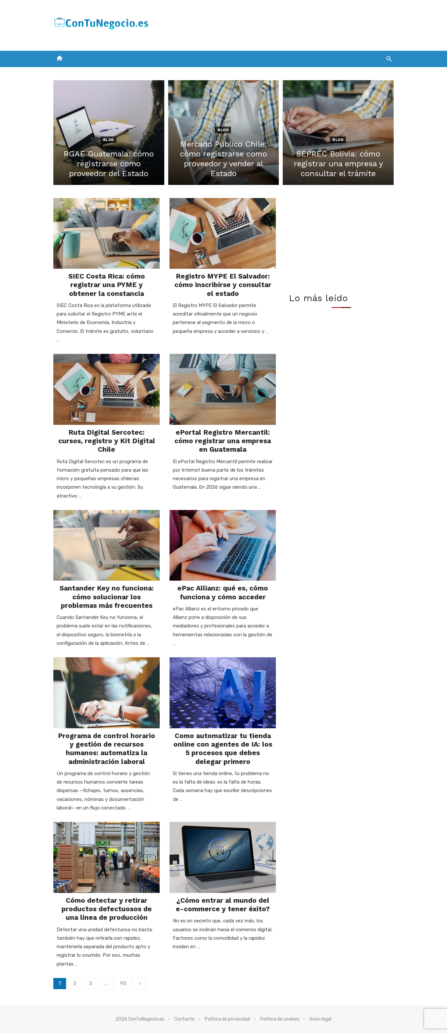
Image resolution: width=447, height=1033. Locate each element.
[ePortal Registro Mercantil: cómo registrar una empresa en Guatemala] (223, 389)
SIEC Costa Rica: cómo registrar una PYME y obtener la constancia (106, 285)
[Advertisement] (274, 24)
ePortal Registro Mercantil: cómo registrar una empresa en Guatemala (222, 441)
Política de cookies (279, 1019)
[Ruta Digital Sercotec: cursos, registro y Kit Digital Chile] (106, 389)
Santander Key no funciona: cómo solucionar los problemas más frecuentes (107, 596)
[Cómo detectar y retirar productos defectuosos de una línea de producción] (106, 857)
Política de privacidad (227, 1019)
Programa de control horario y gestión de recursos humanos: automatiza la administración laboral (106, 749)
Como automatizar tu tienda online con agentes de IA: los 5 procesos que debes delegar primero (222, 749)
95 (123, 983)
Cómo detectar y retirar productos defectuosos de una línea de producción (107, 909)
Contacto (184, 1019)
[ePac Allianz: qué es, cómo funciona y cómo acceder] (223, 545)
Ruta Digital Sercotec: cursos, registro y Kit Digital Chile (106, 441)
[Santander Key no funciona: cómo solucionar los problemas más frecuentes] (106, 545)
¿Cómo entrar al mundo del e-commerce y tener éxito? (223, 904)
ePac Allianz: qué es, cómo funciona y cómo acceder (222, 592)
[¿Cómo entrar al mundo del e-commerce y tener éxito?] (223, 857)
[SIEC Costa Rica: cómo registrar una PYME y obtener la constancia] (106, 233)
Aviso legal (320, 1019)
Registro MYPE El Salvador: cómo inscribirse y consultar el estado (222, 285)
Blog (108, 140)
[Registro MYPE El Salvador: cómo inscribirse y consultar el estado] (223, 233)
